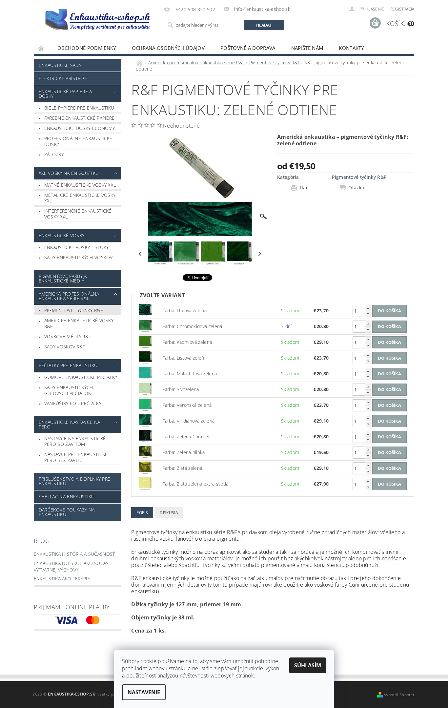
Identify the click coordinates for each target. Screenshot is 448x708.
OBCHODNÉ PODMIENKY (86, 48)
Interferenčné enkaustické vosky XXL (78, 214)
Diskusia (169, 512)
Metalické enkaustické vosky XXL (80, 198)
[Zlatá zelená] (145, 468)
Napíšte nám (307, 48)
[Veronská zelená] (145, 405)
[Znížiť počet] (368, 314)
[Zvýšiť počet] (368, 308)
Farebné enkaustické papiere (79, 118)
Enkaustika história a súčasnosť (74, 554)
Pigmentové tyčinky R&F (73, 310)
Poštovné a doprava (247, 48)
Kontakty (351, 48)
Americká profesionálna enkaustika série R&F (69, 296)
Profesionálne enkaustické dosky (78, 141)
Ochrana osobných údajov (168, 48)
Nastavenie (144, 692)
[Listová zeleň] (145, 357)
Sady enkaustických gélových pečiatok (68, 390)
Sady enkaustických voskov (78, 257)
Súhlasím (307, 665)
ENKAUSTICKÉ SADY (60, 65)
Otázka (356, 188)
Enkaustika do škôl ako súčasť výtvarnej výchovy (72, 566)
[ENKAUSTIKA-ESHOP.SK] (97, 19)
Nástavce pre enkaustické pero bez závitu (76, 457)
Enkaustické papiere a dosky (65, 93)
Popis (142, 512)
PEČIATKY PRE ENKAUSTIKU (68, 365)
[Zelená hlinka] (145, 452)
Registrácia (402, 9)
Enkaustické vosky (61, 235)
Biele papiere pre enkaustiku (79, 108)
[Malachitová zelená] (145, 373)
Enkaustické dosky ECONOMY (79, 128)
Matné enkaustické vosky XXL (80, 185)
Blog (42, 541)
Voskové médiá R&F (67, 336)
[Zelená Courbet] (145, 436)
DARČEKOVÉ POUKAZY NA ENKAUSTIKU (66, 512)
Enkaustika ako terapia (62, 578)
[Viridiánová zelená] (145, 420)
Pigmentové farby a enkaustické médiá (63, 278)
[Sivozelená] (145, 389)
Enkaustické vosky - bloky (76, 247)
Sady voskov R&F (64, 347)
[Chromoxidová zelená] (145, 326)
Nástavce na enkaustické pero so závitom (75, 441)
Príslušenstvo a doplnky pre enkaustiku (75, 481)
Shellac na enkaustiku (67, 496)
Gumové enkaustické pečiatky (80, 377)
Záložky (54, 154)
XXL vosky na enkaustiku (69, 173)
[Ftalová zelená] (145, 310)
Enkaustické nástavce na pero (69, 424)
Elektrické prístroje (63, 78)
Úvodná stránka (42, 48)
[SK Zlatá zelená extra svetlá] (145, 483)
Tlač (303, 188)
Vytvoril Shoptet (399, 695)
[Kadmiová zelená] (145, 342)
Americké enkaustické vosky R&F (78, 323)
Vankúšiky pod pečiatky (72, 403)
